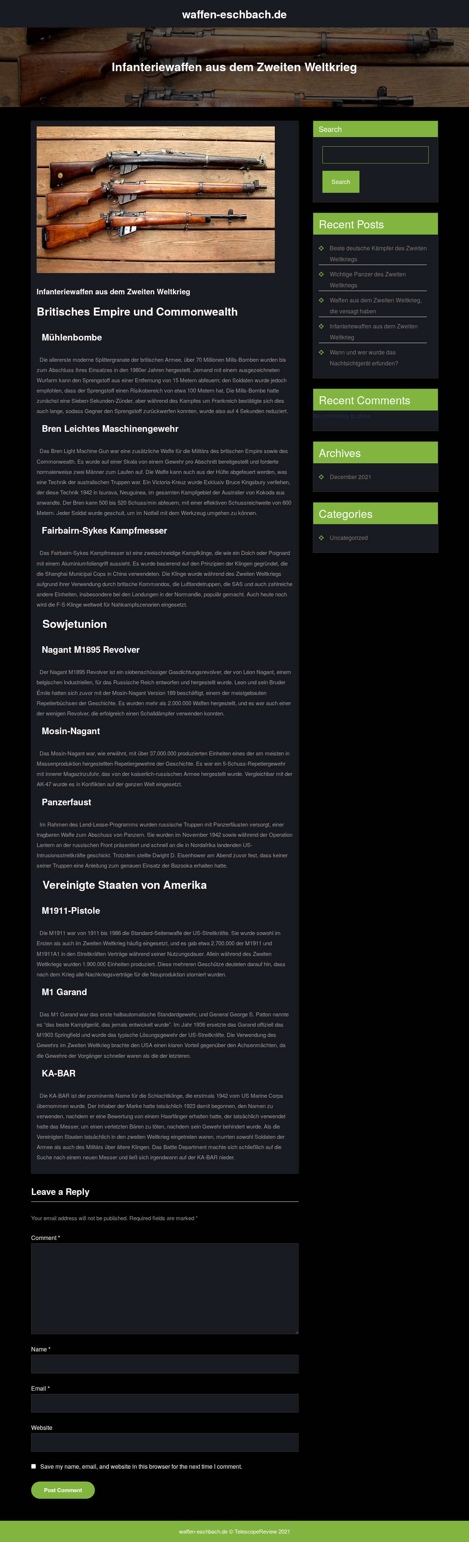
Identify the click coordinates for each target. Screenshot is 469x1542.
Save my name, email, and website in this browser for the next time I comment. (141, 1466)
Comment (45, 1237)
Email (40, 1388)
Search (330, 129)
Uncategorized (349, 537)
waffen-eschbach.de (234, 14)
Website (41, 1427)
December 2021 (351, 476)
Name (41, 1349)
